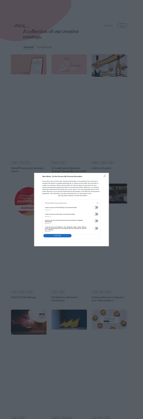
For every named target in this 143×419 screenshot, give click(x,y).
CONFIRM (57, 235)
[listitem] (71, 203)
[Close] (105, 176)
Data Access (71, 242)
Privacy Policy (82, 242)
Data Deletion (60, 242)
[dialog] (71, 209)
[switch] (95, 207)
